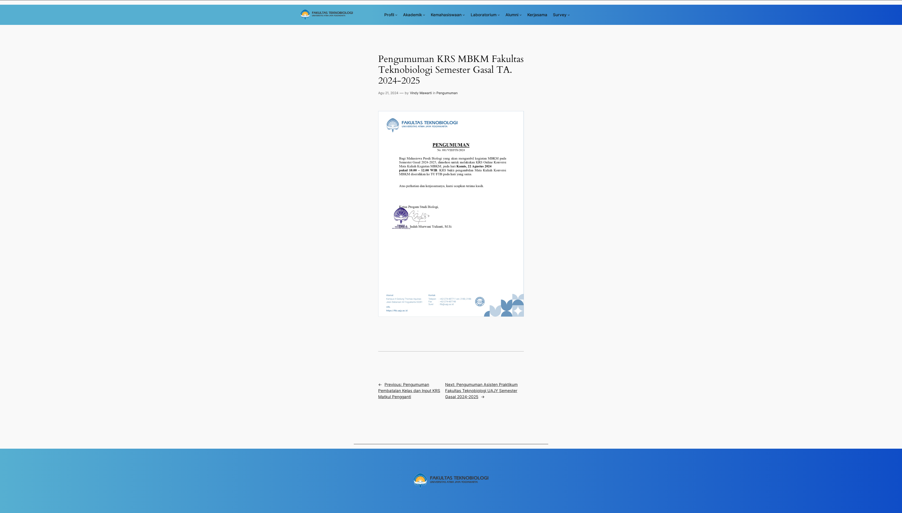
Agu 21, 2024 (388, 93)
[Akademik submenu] (424, 15)
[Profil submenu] (396, 15)
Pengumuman (447, 93)
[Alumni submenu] (520, 15)
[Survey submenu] (569, 15)
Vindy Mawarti (421, 93)
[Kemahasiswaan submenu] (464, 15)
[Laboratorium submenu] (499, 15)
